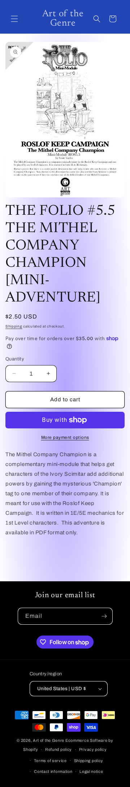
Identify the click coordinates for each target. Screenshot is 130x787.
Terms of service (50, 760)
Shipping (13, 326)
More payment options (65, 437)
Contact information (53, 771)
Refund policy (58, 749)
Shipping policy (89, 760)
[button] (14, 19)
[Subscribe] (104, 616)
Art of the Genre (48, 740)
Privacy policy (93, 749)
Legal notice (91, 771)
